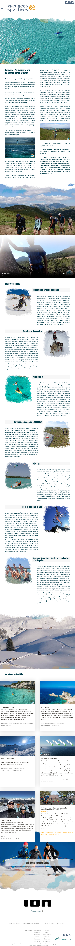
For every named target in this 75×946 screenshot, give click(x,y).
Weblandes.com (44, 945)
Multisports (47, 934)
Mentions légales (14, 923)
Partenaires (60, 923)
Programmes (28, 930)
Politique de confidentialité (31, 923)
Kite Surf (46, 937)
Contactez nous (49, 923)
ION (43, 911)
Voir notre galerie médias (37, 862)
